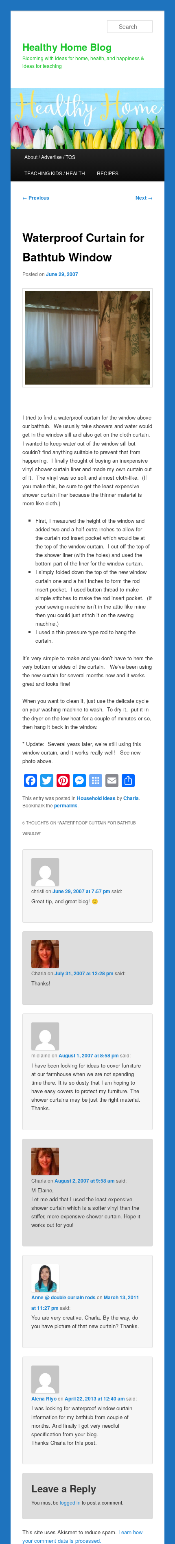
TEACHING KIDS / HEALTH (54, 173)
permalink (65, 805)
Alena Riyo (44, 1398)
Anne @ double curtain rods (63, 1297)
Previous (35, 197)
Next (144, 197)
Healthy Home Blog (67, 47)
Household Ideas (96, 798)
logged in (70, 1502)
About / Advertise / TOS (49, 156)
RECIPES (107, 173)
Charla (131, 798)
